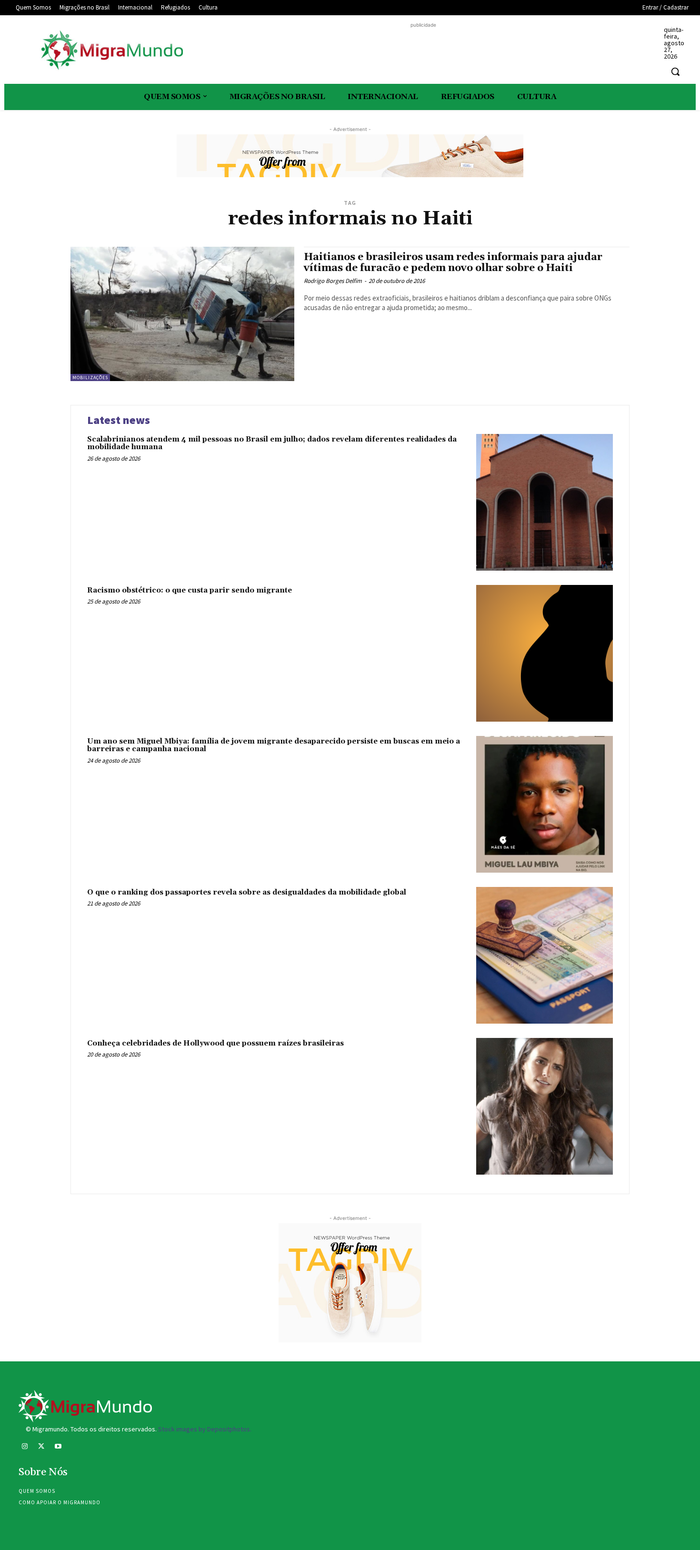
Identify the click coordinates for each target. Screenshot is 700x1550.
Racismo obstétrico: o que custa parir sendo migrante (189, 590)
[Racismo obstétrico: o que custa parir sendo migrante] (544, 653)
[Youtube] (58, 1447)
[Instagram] (24, 1447)
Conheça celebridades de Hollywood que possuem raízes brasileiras (215, 1043)
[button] (675, 71)
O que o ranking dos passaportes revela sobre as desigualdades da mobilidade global (246, 892)
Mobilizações (90, 377)
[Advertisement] (423, 51)
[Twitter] (41, 1447)
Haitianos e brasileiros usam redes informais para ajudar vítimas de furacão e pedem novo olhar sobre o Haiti (453, 262)
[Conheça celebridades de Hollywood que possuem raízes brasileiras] (544, 1106)
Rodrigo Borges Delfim (333, 281)
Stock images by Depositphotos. (204, 1429)
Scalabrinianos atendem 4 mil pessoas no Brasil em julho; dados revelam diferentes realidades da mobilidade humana (272, 443)
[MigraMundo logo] (111, 50)
